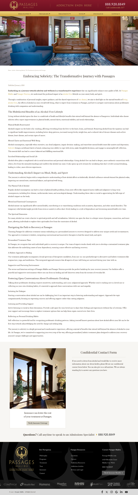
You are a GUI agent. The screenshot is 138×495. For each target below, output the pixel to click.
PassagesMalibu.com (109, 456)
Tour (41, 466)
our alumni (82, 99)
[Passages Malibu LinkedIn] (121, 492)
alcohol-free (67, 94)
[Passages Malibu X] (107, 492)
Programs (43, 459)
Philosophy (43, 456)
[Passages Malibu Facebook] (102, 492)
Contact (42, 473)
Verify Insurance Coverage (37, 423)
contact (116, 14)
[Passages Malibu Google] (116, 492)
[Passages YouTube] (126, 492)
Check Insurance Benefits (113, 473)
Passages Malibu (19, 492)
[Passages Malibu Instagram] (111, 492)
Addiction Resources (78, 463)
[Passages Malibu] (28, 6)
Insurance (43, 470)
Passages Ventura (23, 94)
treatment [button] (64, 14)
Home (9, 70)
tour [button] (81, 14)
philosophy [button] (24, 14)
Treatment (43, 463)
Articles (13, 70)
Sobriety (11, 148)
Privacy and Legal (77, 470)
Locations (74, 456)
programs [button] (44, 14)
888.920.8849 (115, 4)
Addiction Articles (77, 466)
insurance (98, 14)
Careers (73, 459)
